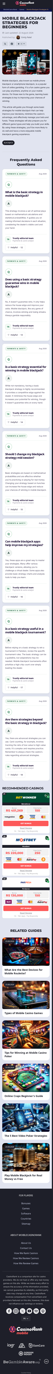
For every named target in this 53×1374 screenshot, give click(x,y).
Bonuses (26, 1203)
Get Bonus (25, 823)
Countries (26, 1218)
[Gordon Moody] (26, 1353)
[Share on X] (5, 44)
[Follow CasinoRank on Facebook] (9, 1311)
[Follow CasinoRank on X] (22, 1311)
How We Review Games (25, 1263)
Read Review (26, 828)
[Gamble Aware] (22, 1361)
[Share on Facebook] (12, 44)
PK (24, 1318)
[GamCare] (37, 1345)
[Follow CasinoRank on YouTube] (29, 1311)
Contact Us (26, 1248)
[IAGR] (11, 1345)
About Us (26, 1243)
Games (26, 1208)
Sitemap (26, 1223)
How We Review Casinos (26, 1258)
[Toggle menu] (4, 4)
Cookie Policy (26, 1373)
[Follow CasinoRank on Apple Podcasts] (43, 1311)
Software (26, 1213)
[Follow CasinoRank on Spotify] (36, 1311)
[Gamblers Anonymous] (21, 1345)
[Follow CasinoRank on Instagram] (16, 1311)
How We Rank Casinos (26, 1253)
